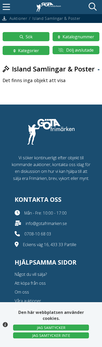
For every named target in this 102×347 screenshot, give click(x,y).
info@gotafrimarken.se (46, 223)
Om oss (22, 292)
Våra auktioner (28, 301)
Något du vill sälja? (31, 274)
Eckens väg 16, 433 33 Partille (49, 244)
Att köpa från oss (30, 283)
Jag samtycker (51, 327)
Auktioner (18, 18)
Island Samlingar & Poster (56, 18)
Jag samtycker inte (51, 335)
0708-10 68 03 (37, 234)
